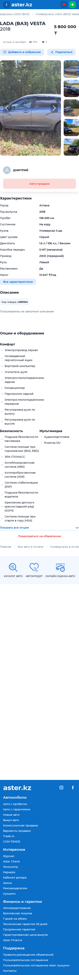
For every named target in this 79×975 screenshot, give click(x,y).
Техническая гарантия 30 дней (25, 924)
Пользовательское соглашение (25, 960)
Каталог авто (13, 576)
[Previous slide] (6, 108)
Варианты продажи (17, 831)
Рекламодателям (15, 888)
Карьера (9, 872)
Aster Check (11, 861)
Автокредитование (17, 908)
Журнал (8, 856)
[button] (71, 69)
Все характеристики (18, 281)
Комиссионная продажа (20, 825)
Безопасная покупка (17, 913)
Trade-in (9, 836)
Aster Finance (12, 940)
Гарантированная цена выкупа (25, 935)
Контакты (9, 971)
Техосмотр (10, 867)
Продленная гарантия (19, 929)
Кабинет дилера (14, 877)
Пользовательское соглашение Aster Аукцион (36, 965)
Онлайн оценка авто (60, 576)
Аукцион (9, 893)
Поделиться (63, 52)
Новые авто (11, 814)
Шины (7, 883)
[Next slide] (54, 108)
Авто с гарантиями (16, 809)
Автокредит (34, 576)
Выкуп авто (11, 820)
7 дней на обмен (15, 918)
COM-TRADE (11, 841)
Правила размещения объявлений (28, 954)
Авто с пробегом (15, 804)
